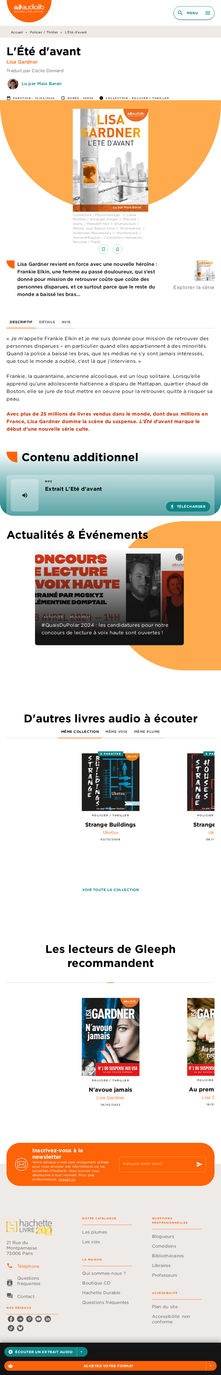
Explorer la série (194, 287)
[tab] (21, 321)
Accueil (17, 32)
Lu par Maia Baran (42, 83)
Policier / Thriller (44, 32)
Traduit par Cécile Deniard (35, 70)
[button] (46, 1352)
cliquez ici (66, 1179)
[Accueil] (29, 13)
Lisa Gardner (22, 62)
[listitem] (11, 1319)
